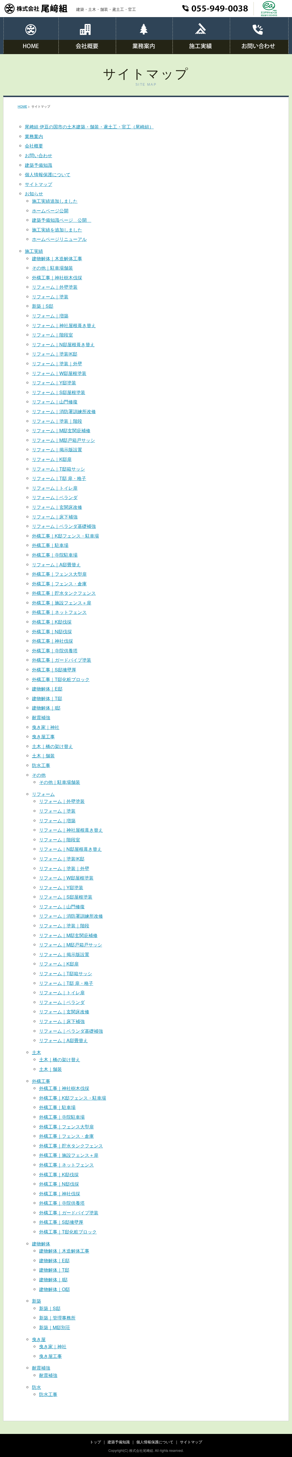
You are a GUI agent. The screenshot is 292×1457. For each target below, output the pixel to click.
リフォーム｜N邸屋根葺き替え (63, 344)
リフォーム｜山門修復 (55, 401)
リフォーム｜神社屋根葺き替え (64, 325)
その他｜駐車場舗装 (52, 268)
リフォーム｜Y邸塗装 (54, 382)
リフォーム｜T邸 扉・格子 (59, 478)
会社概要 (34, 145)
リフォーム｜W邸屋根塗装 (59, 373)
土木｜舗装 (43, 755)
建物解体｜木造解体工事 (57, 258)
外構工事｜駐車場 (50, 545)
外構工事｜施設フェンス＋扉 (61, 602)
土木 (36, 1052)
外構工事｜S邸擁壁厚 (54, 669)
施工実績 (34, 251)
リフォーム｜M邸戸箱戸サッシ (63, 440)
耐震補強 (41, 717)
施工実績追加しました (55, 201)
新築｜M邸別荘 (54, 1327)
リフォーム (43, 794)
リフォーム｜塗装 (50, 296)
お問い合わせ (38, 155)
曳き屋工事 (43, 736)
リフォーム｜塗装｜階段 (57, 421)
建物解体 (41, 1243)
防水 (36, 1387)
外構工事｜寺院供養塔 (55, 650)
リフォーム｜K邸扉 (52, 459)
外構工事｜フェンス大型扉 (59, 574)
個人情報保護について (47, 174)
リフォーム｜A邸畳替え (56, 564)
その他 (39, 775)
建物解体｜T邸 (47, 698)
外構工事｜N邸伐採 (52, 631)
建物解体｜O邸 (54, 1289)
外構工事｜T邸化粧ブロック (61, 679)
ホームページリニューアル (59, 239)
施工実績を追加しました (57, 229)
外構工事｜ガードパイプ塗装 (61, 660)
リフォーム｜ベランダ (55, 497)
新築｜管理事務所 (57, 1317)
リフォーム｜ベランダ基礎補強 (64, 526)
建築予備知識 (38, 165)
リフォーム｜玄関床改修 (57, 507)
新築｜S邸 (42, 306)
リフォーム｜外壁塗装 (55, 287)
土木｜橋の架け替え (52, 746)
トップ (95, 1441)
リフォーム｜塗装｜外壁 (57, 363)
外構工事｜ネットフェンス (59, 612)
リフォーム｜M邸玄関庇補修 (61, 430)
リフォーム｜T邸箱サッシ (58, 469)
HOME (22, 106)
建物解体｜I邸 (46, 707)
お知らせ (34, 193)
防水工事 (41, 765)
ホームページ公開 (50, 210)
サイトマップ (38, 184)
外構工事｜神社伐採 (52, 641)
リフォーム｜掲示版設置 (57, 449)
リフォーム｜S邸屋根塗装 (58, 392)
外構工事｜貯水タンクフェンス (64, 593)
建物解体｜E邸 (47, 688)
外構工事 (41, 1081)
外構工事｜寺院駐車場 (55, 555)
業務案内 (34, 136)
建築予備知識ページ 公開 (61, 220)
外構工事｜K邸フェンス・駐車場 (65, 535)
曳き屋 (39, 1339)
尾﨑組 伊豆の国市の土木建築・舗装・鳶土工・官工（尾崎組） (89, 126)
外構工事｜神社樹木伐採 (57, 277)
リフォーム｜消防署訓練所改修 (64, 411)
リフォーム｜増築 (50, 315)
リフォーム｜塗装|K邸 (54, 354)
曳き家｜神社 (45, 727)
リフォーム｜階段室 (52, 334)
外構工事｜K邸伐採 (52, 621)
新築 (36, 1301)
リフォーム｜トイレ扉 (55, 488)
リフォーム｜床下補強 (55, 516)
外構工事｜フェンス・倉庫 (59, 583)
